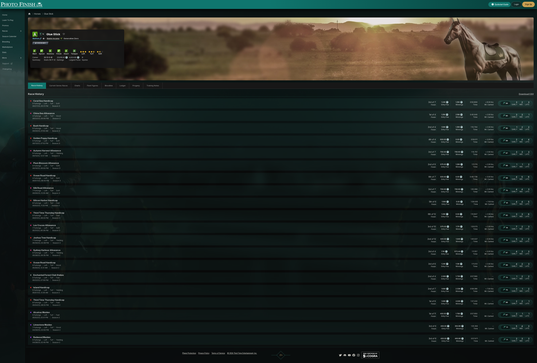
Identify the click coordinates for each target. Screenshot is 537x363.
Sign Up (528, 4)
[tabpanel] (281, 218)
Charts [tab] (77, 86)
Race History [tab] (37, 85)
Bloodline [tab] (109, 86)
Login (516, 4)
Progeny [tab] (136, 86)
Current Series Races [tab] (58, 86)
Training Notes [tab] (153, 86)
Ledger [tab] (123, 86)
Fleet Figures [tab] (92, 86)
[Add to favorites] (64, 34)
